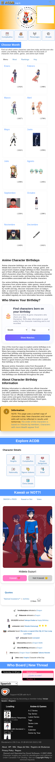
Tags (30, 720)
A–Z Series (33, 710)
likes (34, 601)
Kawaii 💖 (14, 578)
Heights (13, 461)
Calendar (32, 730)
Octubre (31, 192)
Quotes (9, 592)
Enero (7, 66)
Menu (5, 59)
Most (15, 59)
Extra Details (28, 483)
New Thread (38, 665)
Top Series (32, 714)
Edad (42, 472)
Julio (6, 161)
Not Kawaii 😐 (40, 578)
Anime (21, 37)
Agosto (30, 161)
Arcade (49, 37)
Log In (17, 3)
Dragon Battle (38, 643)
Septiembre (9, 192)
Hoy (35, 59)
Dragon (39, 610)
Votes (39, 499)
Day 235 (7, 733)
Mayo (7, 129)
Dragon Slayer (24, 653)
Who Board (16, 665)
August (7, 710)
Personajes (35, 37)
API (9, 747)
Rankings (25, 59)
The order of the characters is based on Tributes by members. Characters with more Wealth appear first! (30, 424)
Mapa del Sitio (23, 747)
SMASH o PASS (10, 499)
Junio (29, 129)
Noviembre (9, 224)
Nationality (13, 472)
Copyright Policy (42, 757)
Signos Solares (27, 472)
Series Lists (33, 723)
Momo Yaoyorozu (18, 718)
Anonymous (32, 672)
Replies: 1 (31, 679)
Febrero (31, 66)
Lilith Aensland (17, 729)
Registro (12, 701)
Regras (18, 750)
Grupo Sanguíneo (42, 462)
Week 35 (7, 722)
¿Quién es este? (35, 675)
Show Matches (27, 337)
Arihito (26, 599)
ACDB (9, 2)
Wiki (14, 747)
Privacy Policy (8, 750)
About (4, 747)
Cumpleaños (7, 37)
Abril (29, 97)
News (30, 726)
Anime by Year (34, 733)
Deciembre (32, 224)
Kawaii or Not (26, 499)
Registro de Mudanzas (40, 747)
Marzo (7, 97)
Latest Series (33, 717)
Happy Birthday (42, 620)
